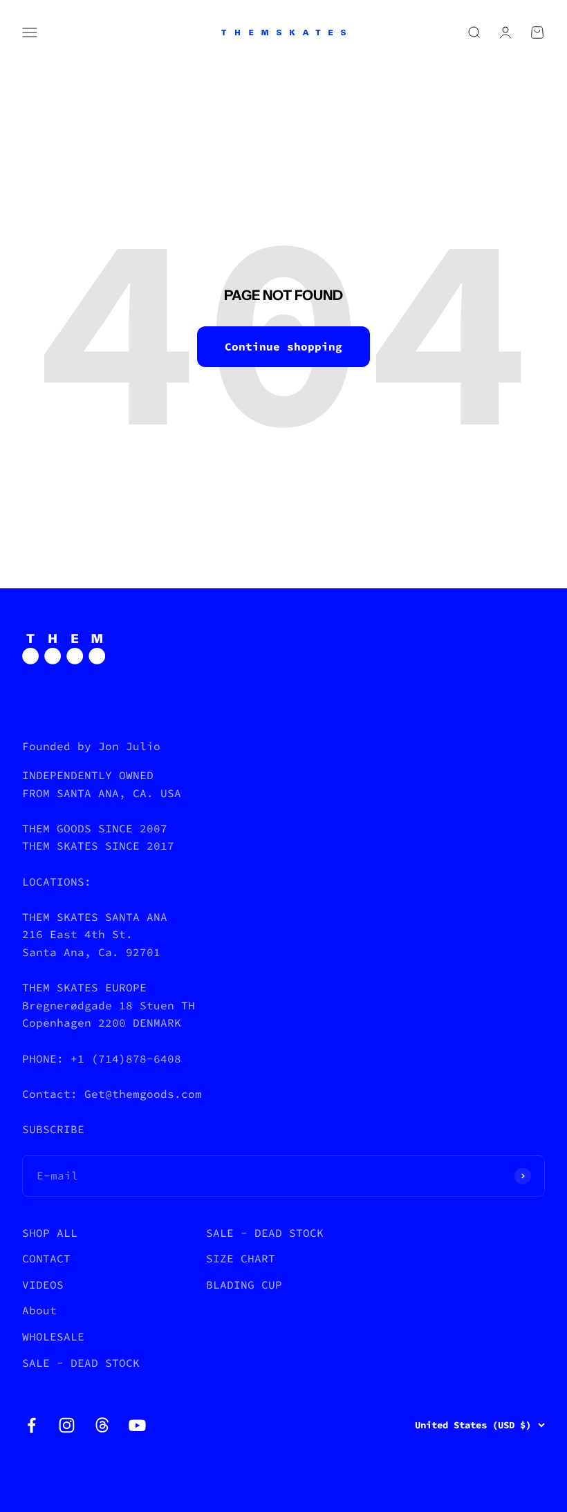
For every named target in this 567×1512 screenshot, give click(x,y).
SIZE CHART (240, 1258)
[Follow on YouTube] (137, 1425)
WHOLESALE (53, 1336)
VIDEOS (43, 1284)
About (39, 1310)
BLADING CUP (244, 1284)
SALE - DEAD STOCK (81, 1363)
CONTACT (46, 1258)
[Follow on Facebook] (31, 1425)
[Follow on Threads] (102, 1425)
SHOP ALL (49, 1233)
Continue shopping (283, 346)
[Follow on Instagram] (66, 1425)
